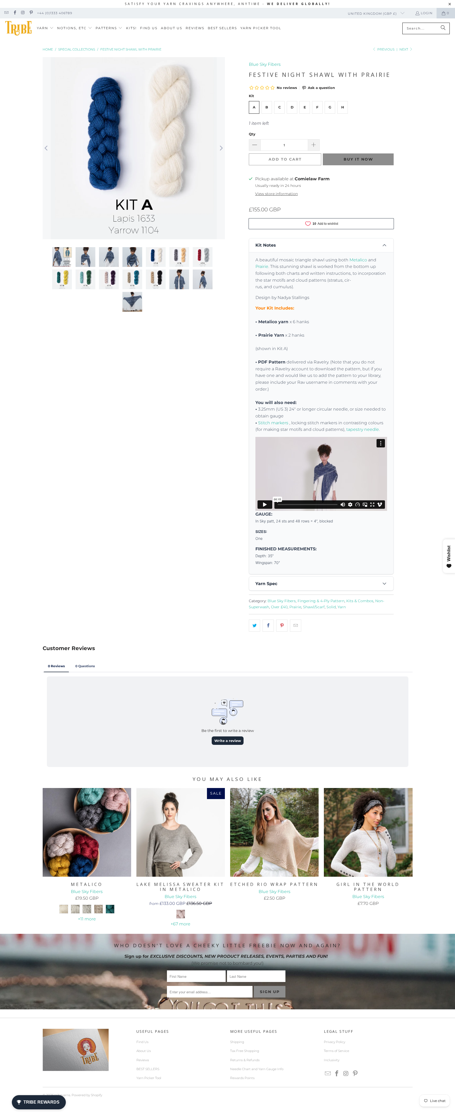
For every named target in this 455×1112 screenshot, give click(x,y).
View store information (276, 194)
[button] (45, 28)
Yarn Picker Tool (148, 1078)
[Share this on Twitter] (254, 626)
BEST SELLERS (147, 1069)
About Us (143, 1051)
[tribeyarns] (18, 28)
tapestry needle (362, 429)
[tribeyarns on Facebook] (14, 13)
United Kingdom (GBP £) (373, 14)
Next (404, 49)
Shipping (237, 1042)
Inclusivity (331, 1060)
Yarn (342, 607)
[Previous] (46, 148)
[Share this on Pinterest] (282, 626)
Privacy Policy (334, 1042)
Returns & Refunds (245, 1060)
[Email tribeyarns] (6, 13)
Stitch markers (273, 422)
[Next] (221, 148)
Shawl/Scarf (314, 607)
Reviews (142, 1060)
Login (427, 13)
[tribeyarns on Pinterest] (31, 13)
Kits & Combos (359, 601)
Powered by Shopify (87, 1095)
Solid (331, 607)
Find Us (142, 1042)
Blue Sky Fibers (265, 64)
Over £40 (279, 607)
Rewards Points (242, 1078)
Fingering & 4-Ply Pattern (321, 601)
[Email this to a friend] (295, 626)
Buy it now (358, 159)
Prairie (261, 266)
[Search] (443, 28)
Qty (252, 134)
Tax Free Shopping (244, 1051)
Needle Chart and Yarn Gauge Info (256, 1069)
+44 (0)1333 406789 (54, 13)
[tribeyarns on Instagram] (23, 13)
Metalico (358, 259)
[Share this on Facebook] (268, 626)
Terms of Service (336, 1051)
